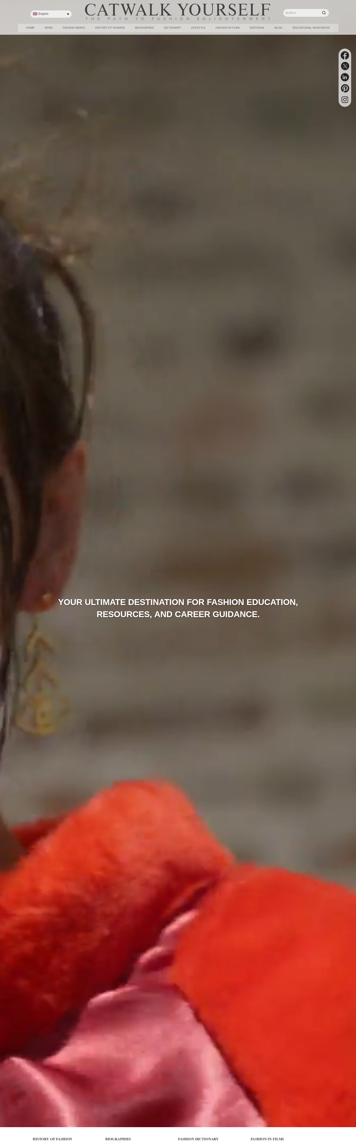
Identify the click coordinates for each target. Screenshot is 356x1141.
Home (30, 27)
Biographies (144, 27)
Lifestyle (198, 27)
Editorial (257, 27)
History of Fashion (110, 27)
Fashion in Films (228, 27)
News (49, 27)
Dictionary (172, 27)
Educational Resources (311, 27)
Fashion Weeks (74, 27)
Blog (278, 27)
